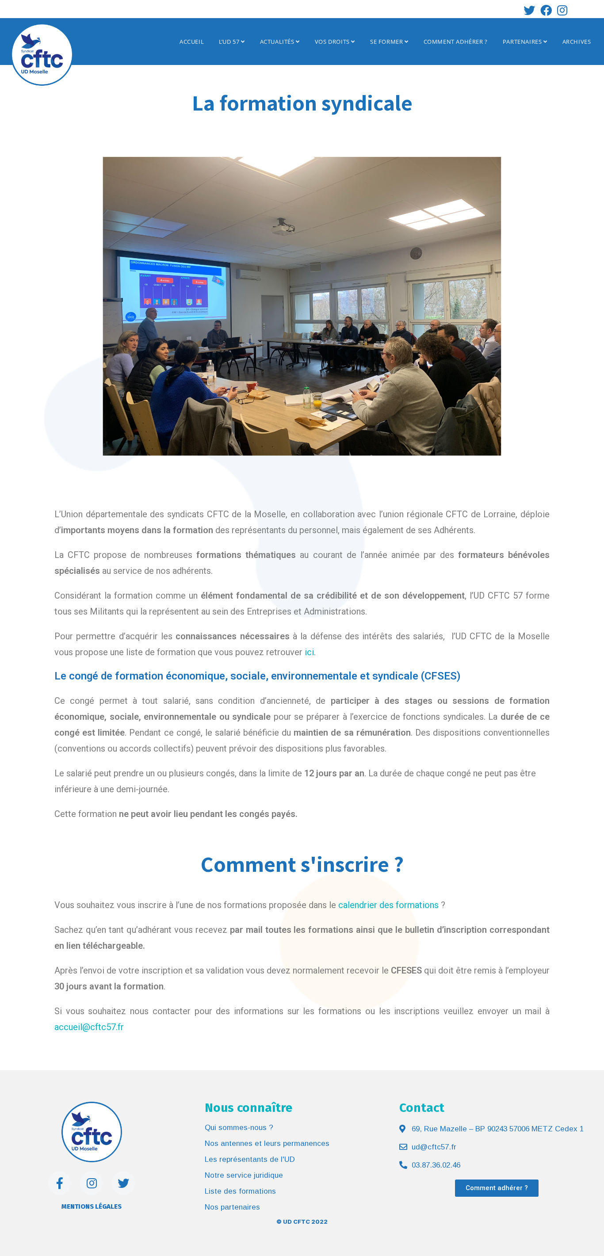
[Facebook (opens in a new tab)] (546, 10)
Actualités (278, 42)
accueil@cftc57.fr (89, 1027)
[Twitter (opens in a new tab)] (529, 10)
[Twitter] (123, 1183)
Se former (387, 42)
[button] (497, 1188)
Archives (576, 42)
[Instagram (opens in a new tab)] (560, 10)
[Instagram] (91, 1183)
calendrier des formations (388, 905)
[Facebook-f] (59, 1183)
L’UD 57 (230, 42)
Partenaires (523, 42)
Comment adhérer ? (456, 42)
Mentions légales (91, 1206)
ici (309, 652)
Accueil (192, 42)
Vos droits (333, 42)
